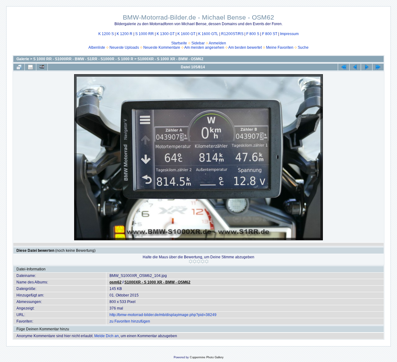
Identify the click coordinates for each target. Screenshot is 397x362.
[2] (195, 261)
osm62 (115, 282)
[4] (203, 261)
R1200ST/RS (232, 34)
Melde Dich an (106, 336)
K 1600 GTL (208, 34)
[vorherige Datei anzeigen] (355, 67)
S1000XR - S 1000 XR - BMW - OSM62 (170, 59)
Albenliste (96, 47)
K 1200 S (106, 34)
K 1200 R (124, 34)
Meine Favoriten (279, 47)
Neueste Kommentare (161, 47)
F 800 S (252, 34)
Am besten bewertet (245, 47)
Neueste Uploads (124, 47)
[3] (199, 261)
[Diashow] (41, 67)
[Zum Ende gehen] (378, 67)
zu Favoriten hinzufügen (129, 321)
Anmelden (217, 43)
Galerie (22, 59)
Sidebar (198, 43)
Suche (303, 47)
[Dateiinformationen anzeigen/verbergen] (30, 67)
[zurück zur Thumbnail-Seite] (19, 67)
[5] (207, 261)
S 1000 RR (144, 34)
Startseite (179, 43)
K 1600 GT (186, 34)
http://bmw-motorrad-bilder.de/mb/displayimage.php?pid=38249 (162, 315)
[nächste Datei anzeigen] (366, 67)
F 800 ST (269, 34)
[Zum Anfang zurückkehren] (343, 67)
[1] (191, 261)
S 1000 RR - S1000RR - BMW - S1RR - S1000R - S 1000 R (83, 59)
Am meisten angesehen (204, 47)
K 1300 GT (166, 34)
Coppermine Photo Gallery (207, 357)
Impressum (289, 34)
